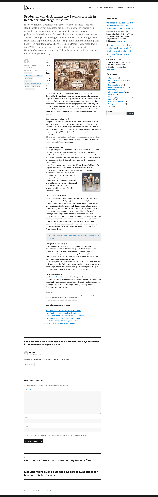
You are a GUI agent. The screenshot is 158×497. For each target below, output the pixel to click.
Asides (110, 83)
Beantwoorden (29, 364)
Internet (111, 94)
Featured (111, 90)
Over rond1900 (109, 7)
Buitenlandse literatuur (116, 87)
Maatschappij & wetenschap (118, 97)
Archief (99, 7)
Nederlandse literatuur (116, 101)
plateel (27, 86)
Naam (26, 417)
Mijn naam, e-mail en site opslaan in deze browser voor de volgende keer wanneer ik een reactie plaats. (56, 435)
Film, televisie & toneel (116, 92)
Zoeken (109, 111)
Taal (109, 106)
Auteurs (121, 7)
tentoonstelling (30, 89)
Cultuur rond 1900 (29, 491)
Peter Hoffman (31, 65)
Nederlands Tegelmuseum (58, 277)
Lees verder (121, 41)
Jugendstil (28, 81)
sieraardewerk (35, 86)
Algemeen (112, 78)
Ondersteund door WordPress (45, 491)
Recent (91, 7)
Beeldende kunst (114, 85)
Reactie (27, 389)
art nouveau (29, 78)
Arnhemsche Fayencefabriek (33, 75)
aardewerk (28, 73)
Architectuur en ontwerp (31, 70)
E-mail (27, 426)
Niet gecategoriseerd (115, 104)
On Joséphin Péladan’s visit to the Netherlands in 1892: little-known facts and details (119, 26)
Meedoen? (130, 7)
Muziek (111, 99)
